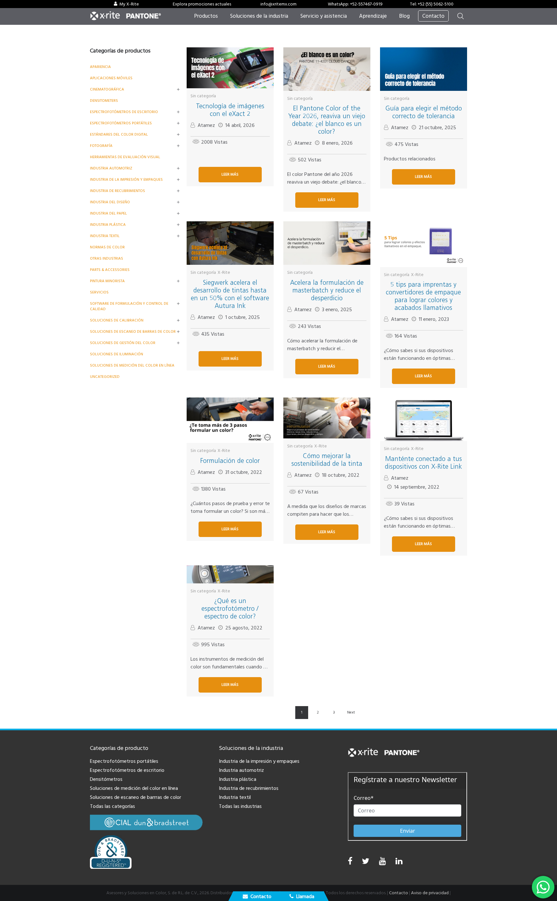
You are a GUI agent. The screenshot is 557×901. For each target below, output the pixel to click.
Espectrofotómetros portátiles (121, 123)
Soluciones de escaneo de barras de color (133, 331)
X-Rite (224, 272)
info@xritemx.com (278, 4)
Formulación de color (230, 461)
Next (351, 712)
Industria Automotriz (111, 168)
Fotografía (101, 146)
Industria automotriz (241, 770)
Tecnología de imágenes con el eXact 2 (230, 110)
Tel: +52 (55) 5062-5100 (432, 4)
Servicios (99, 292)
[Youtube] (382, 863)
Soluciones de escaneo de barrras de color (135, 797)
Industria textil (105, 236)
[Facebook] (350, 861)
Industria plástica (108, 224)
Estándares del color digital (119, 134)
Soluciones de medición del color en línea (132, 365)
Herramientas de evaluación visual (125, 157)
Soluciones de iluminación (116, 354)
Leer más (230, 174)
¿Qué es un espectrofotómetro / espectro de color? (230, 608)
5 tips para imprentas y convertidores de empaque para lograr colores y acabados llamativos (423, 296)
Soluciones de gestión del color (122, 343)
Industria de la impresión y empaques (126, 179)
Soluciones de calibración (116, 320)
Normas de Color (107, 247)
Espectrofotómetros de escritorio (124, 112)
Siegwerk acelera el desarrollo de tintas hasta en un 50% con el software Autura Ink (230, 294)
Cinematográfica (107, 89)
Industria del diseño (110, 202)
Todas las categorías (112, 806)
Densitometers (104, 100)
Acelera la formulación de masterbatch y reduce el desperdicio (327, 290)
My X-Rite (129, 4)
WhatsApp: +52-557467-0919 (355, 4)
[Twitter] (365, 863)
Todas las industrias (240, 806)
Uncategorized (105, 376)
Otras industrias (106, 258)
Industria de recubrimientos (117, 191)
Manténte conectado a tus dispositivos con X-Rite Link (423, 462)
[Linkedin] (399, 863)
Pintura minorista (107, 281)
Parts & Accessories (110, 270)
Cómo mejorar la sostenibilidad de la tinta (326, 459)
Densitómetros (106, 779)
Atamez (206, 125)
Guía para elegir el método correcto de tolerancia (423, 112)
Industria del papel (108, 213)
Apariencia (100, 67)
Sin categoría (203, 96)
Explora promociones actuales (202, 4)
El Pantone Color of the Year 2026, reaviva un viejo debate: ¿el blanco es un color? (326, 119)
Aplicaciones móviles (111, 78)
